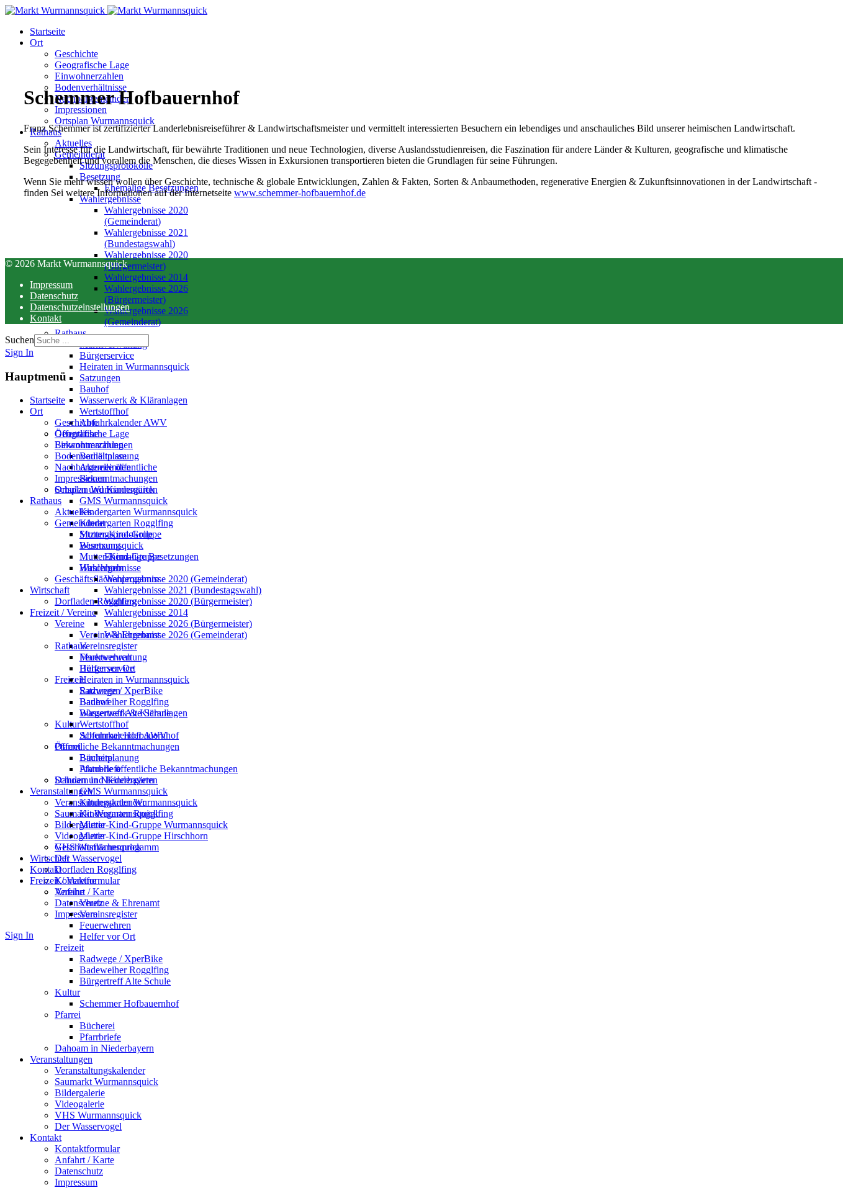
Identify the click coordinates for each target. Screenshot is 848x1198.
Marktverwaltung (113, 344)
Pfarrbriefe (100, 768)
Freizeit (69, 679)
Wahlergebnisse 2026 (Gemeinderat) (146, 316)
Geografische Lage (92, 65)
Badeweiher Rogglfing (124, 701)
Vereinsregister (108, 646)
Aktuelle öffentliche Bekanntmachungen (118, 473)
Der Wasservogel (88, 858)
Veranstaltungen (61, 791)
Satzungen (99, 377)
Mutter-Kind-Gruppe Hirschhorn (120, 562)
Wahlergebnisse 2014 (146, 277)
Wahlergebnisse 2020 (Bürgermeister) (146, 260)
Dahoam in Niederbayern (104, 780)
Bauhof (94, 389)
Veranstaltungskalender (100, 802)
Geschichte (76, 53)
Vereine (69, 623)
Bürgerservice (106, 355)
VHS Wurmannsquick (98, 847)
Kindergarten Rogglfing (126, 523)
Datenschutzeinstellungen (80, 307)
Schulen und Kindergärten (106, 489)
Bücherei (97, 757)
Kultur (67, 724)
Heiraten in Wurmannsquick (134, 366)
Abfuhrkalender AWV (123, 422)
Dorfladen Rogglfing (96, 601)
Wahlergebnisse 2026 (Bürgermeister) (146, 294)
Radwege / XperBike (121, 690)
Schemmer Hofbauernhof (129, 735)
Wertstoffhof (104, 411)
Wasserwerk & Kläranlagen (133, 400)
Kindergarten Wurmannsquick (138, 512)
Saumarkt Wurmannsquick (106, 813)
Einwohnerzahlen (89, 76)
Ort (36, 42)
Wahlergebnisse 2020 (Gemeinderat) (146, 216)
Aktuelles (73, 143)
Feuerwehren (105, 657)
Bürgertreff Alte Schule (125, 713)
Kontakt (45, 869)
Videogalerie (79, 836)
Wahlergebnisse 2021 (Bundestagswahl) (146, 238)
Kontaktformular (87, 880)
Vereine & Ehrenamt (119, 634)
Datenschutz (79, 903)
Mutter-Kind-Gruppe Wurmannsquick (120, 540)
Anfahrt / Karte (84, 891)
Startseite (47, 31)
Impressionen (81, 109)
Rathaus (70, 333)
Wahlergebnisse (110, 199)
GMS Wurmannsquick (123, 500)
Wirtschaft (50, 590)
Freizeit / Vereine (63, 612)
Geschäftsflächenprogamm (107, 579)
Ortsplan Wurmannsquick (105, 120)
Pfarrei (68, 746)
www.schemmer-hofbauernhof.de (300, 192)
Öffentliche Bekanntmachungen (94, 439)
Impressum (76, 914)
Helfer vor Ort (107, 668)
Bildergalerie (80, 824)
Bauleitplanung (109, 456)
